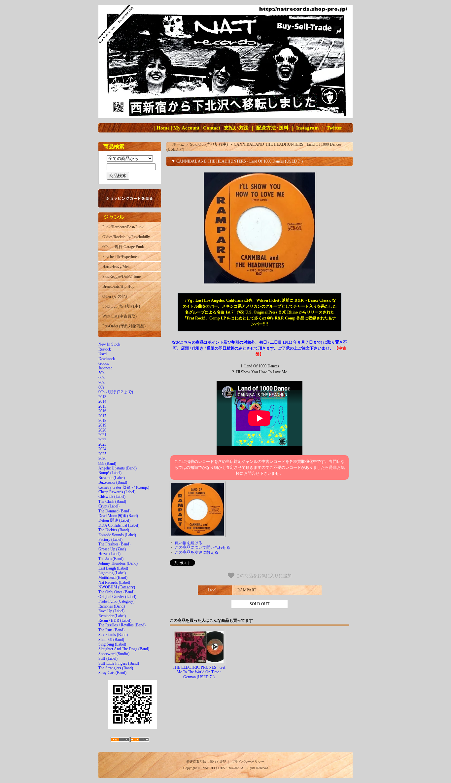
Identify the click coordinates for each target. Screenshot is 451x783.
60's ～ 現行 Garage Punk (123, 246)
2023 (102, 444)
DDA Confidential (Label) (118, 525)
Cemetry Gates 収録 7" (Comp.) (123, 487)
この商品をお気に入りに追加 (263, 575)
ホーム (178, 144)
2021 (102, 434)
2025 (102, 454)
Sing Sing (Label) (112, 644)
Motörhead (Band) (112, 577)
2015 (102, 406)
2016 (102, 411)
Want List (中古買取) (119, 316)
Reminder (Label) (112, 616)
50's (101, 373)
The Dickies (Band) (113, 530)
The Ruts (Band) (111, 630)
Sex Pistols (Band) (113, 634)
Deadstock (106, 358)
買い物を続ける (188, 543)
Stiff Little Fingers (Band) (118, 663)
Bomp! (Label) (109, 472)
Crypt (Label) (109, 506)
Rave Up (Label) (111, 611)
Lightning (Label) (112, 573)
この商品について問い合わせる (202, 547)
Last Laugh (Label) (113, 568)
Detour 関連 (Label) (114, 520)
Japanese (105, 368)
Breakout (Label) (111, 477)
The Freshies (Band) (114, 544)
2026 (102, 458)
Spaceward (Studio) (113, 654)
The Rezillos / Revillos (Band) (122, 625)
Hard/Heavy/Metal (116, 266)
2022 (102, 439)
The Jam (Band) (110, 558)
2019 (102, 425)
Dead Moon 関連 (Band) (118, 515)
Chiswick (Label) (111, 496)
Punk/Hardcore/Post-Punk (123, 227)
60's (101, 377)
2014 (102, 401)
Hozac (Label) (109, 553)
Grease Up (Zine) (112, 549)
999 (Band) (107, 463)
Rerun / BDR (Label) (114, 620)
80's (101, 387)
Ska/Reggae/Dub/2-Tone (121, 276)
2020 (102, 430)
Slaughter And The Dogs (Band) (123, 649)
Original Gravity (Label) (117, 596)
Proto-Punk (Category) (116, 601)
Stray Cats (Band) (112, 672)
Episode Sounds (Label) (117, 535)
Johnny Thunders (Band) (118, 563)
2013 (102, 396)
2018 (102, 420)
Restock (104, 349)
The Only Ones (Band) (116, 592)
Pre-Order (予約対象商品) (124, 326)
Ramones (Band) (111, 606)
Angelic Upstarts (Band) (117, 468)
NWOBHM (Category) (116, 587)
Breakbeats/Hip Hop (118, 286)
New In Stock (109, 344)
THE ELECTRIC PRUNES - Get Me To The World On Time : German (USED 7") (199, 672)
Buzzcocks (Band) (112, 482)
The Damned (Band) (114, 511)
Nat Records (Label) (114, 582)
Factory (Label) (110, 539)
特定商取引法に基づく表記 (206, 762)
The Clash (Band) (112, 501)
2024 (102, 449)
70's (101, 382)
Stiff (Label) (108, 658)
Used (102, 354)
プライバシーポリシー (247, 762)
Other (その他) (114, 296)
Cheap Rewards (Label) (116, 492)
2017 (102, 416)
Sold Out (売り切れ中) (121, 306)
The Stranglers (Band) (115, 668)
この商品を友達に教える (196, 552)
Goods (103, 363)
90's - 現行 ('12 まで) (115, 392)
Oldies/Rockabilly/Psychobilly (126, 237)
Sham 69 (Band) (111, 639)
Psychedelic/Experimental (122, 256)
